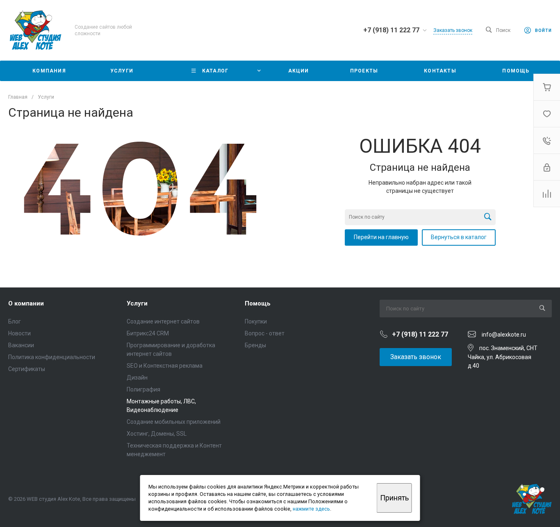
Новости (19, 333)
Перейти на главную (381, 237)
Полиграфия (143, 389)
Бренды (255, 345)
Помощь (258, 303)
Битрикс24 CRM (148, 333)
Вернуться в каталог (459, 237)
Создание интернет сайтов (163, 321)
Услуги (137, 303)
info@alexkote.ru (504, 334)
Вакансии (21, 345)
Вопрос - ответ (265, 333)
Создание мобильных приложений (174, 421)
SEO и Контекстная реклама (165, 365)
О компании (26, 303)
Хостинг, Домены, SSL (157, 433)
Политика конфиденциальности (51, 357)
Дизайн (137, 377)
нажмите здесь (311, 509)
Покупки (256, 321)
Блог (14, 321)
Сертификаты (26, 369)
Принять (394, 497)
